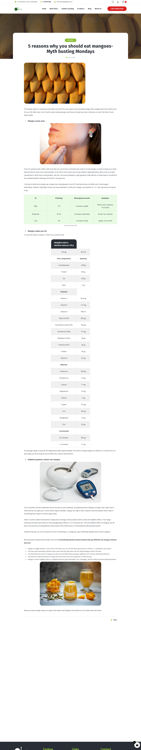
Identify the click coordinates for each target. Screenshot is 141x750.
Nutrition (70, 40)
